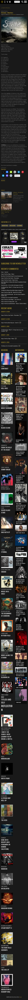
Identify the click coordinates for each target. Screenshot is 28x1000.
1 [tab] (2, 257)
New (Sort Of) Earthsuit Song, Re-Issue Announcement (12, 276)
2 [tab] (4, 257)
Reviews (14, 14)
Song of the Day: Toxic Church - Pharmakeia (10, 278)
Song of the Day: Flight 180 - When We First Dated (11, 292)
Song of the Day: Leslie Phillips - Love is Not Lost (11, 299)
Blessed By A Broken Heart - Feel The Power (6, 212)
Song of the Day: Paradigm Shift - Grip (9, 301)
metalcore (12, 225)
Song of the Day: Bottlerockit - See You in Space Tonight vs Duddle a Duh (13, 294)
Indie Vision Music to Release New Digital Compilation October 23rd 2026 (13, 282)
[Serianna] (6, 195)
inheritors (5, 225)
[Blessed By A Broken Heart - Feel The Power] (6, 207)
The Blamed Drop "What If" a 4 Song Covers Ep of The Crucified (12, 287)
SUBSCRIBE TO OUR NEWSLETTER (13, 263)
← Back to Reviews (5, 7)
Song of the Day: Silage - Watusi (7, 274)
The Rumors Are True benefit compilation (9, 297)
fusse (20, 996)
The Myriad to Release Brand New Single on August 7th (12, 290)
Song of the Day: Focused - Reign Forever (9, 280)
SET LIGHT (17, 1)
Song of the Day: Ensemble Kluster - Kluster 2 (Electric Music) (13, 303)
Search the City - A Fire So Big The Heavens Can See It (12, 285)
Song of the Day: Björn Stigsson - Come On (10, 322)
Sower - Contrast (4, 272)
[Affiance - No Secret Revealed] (19, 197)
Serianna (3, 198)
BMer (10, 14)
